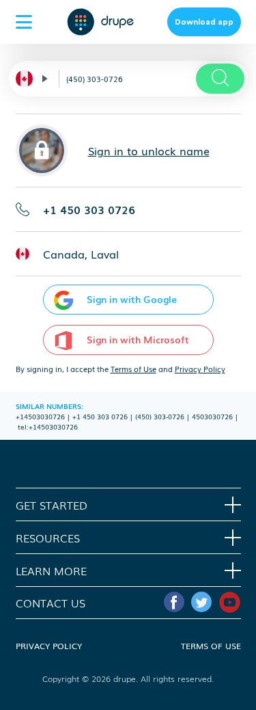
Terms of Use (133, 368)
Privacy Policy (200, 368)
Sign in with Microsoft (138, 339)
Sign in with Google (132, 299)
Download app (204, 22)
